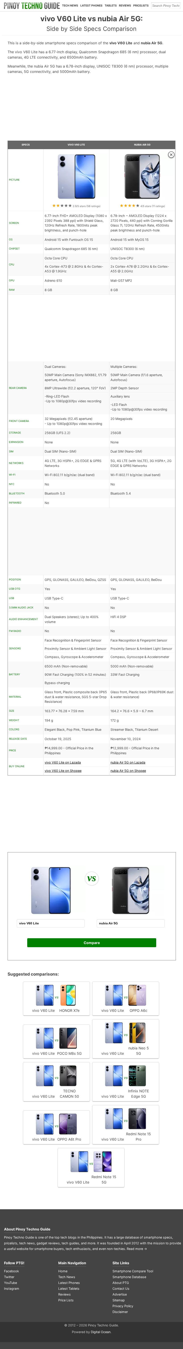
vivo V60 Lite (76, 144)
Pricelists (141, 5)
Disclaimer (120, 1312)
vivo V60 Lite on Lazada (63, 762)
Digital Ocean (100, 1332)
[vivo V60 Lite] (76, 200)
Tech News (70, 5)
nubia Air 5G (142, 144)
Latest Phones (91, 5)
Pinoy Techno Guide (33, 1229)
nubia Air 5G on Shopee (128, 771)
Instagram (11, 1288)
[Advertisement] (91, 109)
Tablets (111, 5)
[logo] (32, 5)
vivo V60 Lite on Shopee (63, 771)
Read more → (137, 1249)
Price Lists (66, 1300)
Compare (92, 942)
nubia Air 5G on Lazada (127, 762)
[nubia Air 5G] (142, 200)
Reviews (125, 5)
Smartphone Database (129, 1277)
